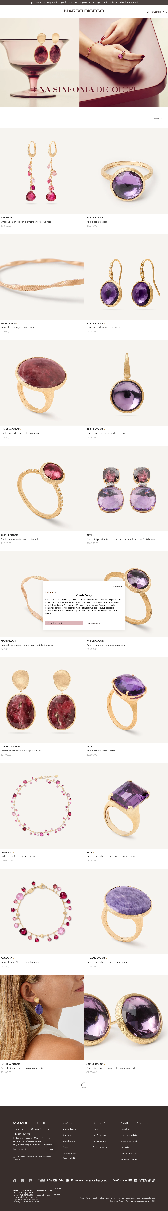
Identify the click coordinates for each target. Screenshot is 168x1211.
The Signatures (99, 1141)
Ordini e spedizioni (130, 1135)
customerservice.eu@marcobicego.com (31, 1129)
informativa (131, 1187)
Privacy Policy (85, 1198)
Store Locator (69, 1141)
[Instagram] (22, 1181)
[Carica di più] (84, 1085)
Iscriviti (127, 1197)
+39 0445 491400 (21, 1134)
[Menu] (5, 11)
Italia (56, 1188)
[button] (50, 592)
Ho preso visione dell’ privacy (123, 1187)
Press (65, 1147)
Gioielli (96, 1129)
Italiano (57, 1195)
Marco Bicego (69, 1129)
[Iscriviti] (51, 1149)
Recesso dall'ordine (130, 1141)
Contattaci (125, 1129)
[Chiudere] (159, 1148)
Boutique (67, 1135)
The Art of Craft (100, 1135)
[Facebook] (14, 1181)
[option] (84, 62)
